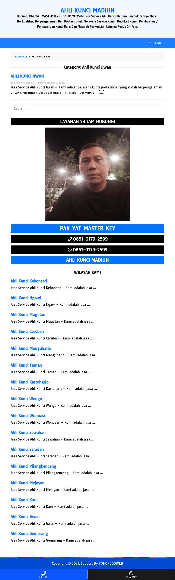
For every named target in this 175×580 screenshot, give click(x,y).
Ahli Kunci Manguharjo (31, 348)
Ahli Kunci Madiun (88, 10)
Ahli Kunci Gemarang (29, 533)
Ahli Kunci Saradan (27, 449)
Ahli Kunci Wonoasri (29, 415)
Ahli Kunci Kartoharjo (30, 382)
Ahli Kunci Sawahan (28, 432)
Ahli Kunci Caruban (27, 331)
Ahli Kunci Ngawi (26, 297)
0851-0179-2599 (90, 239)
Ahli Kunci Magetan (28, 314)
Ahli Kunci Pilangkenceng (33, 466)
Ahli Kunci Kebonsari (29, 281)
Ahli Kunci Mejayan (28, 482)
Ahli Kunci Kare (24, 499)
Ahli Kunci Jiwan (27, 76)
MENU (157, 43)
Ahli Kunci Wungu (26, 398)
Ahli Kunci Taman (26, 365)
